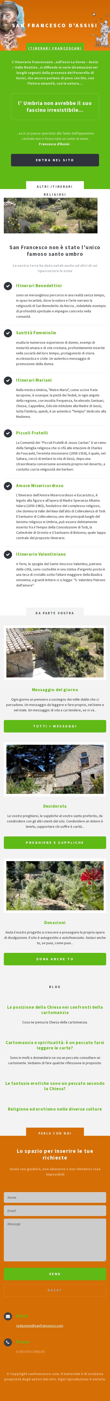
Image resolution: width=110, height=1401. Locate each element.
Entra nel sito (55, 160)
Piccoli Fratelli (32, 433)
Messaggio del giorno (55, 689)
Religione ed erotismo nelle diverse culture (55, 1109)
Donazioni (55, 922)
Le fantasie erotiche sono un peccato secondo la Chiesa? (55, 1085)
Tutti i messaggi (55, 726)
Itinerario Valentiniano (41, 554)
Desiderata (55, 806)
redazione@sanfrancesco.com (39, 1325)
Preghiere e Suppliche (55, 842)
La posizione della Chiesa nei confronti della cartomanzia (55, 1009)
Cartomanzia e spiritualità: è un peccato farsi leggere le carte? (55, 1045)
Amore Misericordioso (40, 485)
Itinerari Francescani (55, 48)
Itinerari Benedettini (39, 285)
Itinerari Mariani (34, 380)
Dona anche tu (55, 959)
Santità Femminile (36, 333)
